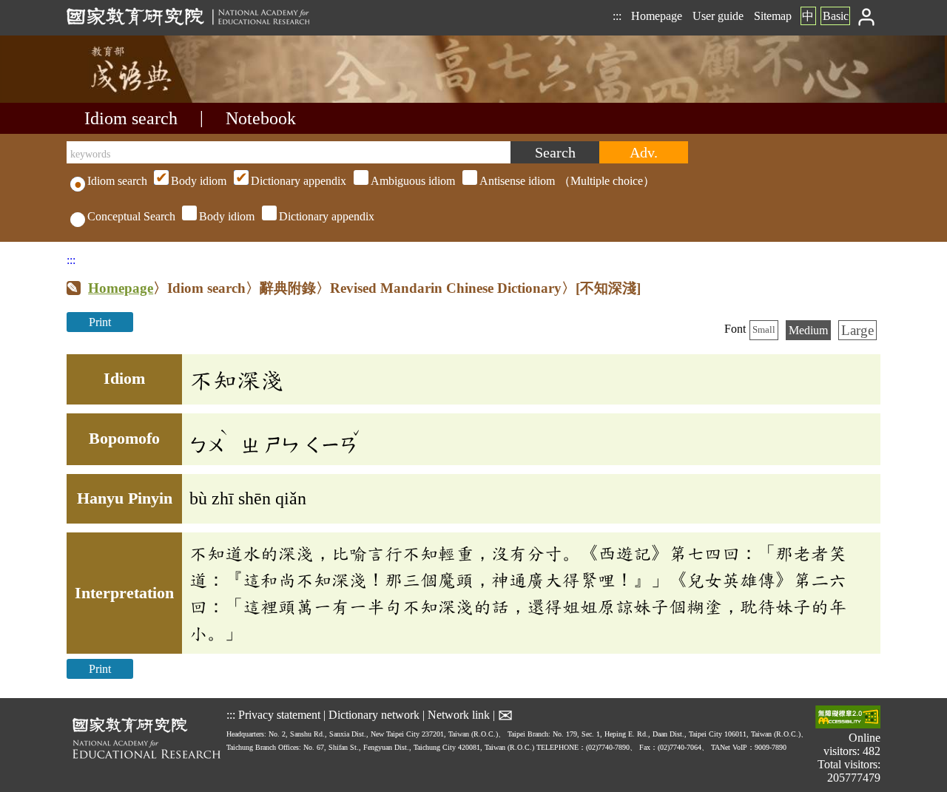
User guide (718, 16)
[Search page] (141, 98)
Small (763, 330)
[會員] (866, 16)
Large (857, 330)
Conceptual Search (131, 216)
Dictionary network (373, 714)
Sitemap (773, 16)
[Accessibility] (847, 718)
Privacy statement (279, 714)
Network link (459, 714)
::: (617, 16)
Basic (836, 16)
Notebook (261, 118)
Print (100, 322)
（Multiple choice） (413, 181)
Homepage (656, 16)
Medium (808, 330)
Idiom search (131, 118)
